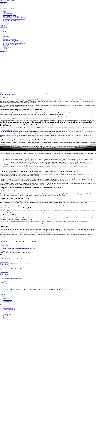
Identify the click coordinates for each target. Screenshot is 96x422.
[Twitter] (1, 285)
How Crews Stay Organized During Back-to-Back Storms (12, 268)
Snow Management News (9, 130)
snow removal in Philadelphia (44, 232)
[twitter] (0, 4)
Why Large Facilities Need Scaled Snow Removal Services (12, 258)
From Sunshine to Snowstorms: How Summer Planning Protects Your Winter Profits (17, 248)
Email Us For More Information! (7, 0)
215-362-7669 (3, 2)
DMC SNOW (3, 286)
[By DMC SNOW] (1, 244)
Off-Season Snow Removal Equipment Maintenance (11, 278)
